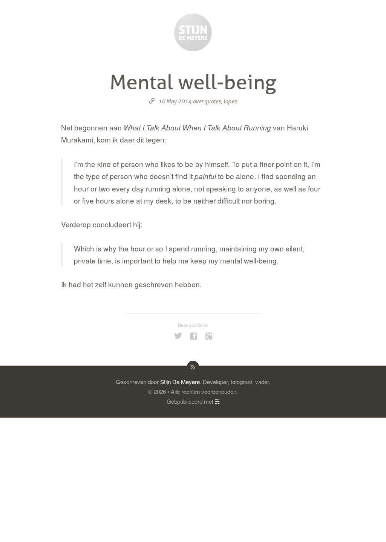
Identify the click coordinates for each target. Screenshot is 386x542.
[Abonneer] (193, 367)
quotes (212, 101)
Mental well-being (193, 82)
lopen (230, 101)
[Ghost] (217, 401)
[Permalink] (152, 101)
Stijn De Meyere (180, 382)
